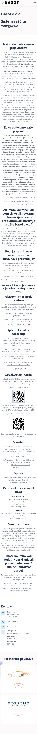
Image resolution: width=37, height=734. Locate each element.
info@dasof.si (10, 241)
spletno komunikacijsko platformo (20, 341)
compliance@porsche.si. (20, 591)
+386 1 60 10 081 (12, 622)
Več (18, 685)
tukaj (31, 204)
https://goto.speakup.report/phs (18, 365)
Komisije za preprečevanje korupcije (18, 550)
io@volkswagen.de (20, 482)
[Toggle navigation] (34, 3)
